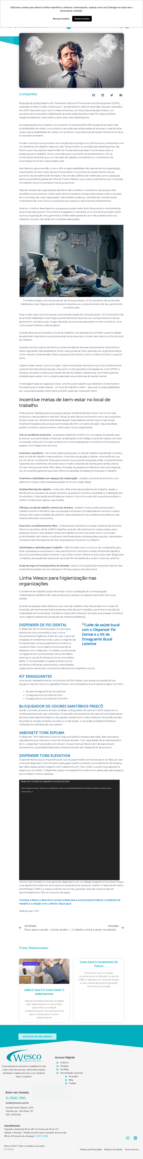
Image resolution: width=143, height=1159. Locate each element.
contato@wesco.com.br (17, 1103)
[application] (69, 830)
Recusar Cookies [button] (61, 19)
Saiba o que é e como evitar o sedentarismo (44, 992)
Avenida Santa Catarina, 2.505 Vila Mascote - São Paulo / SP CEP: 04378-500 (19, 1111)
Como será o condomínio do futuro (99, 964)
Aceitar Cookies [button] (82, 19)
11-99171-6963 (41, 1136)
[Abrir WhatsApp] (135, 1152)
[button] (93, 95)
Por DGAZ (9, 1149)
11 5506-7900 (16, 1098)
